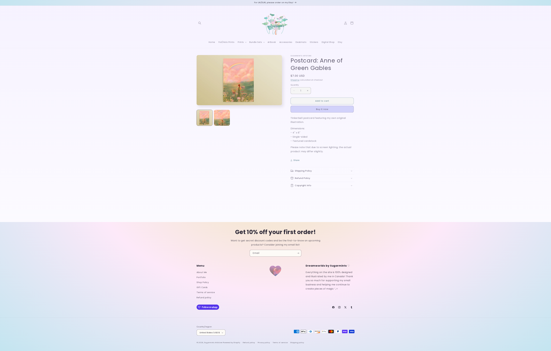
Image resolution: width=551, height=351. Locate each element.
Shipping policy (297, 342)
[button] (200, 23)
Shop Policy (203, 282)
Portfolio (201, 277)
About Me (202, 272)
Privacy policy (264, 342)
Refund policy (204, 297)
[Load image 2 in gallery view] (222, 118)
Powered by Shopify (231, 343)
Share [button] (296, 160)
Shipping (295, 80)
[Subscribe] (298, 253)
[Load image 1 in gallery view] (205, 118)
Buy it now (322, 109)
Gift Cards (202, 287)
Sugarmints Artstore (213, 343)
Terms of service (206, 292)
